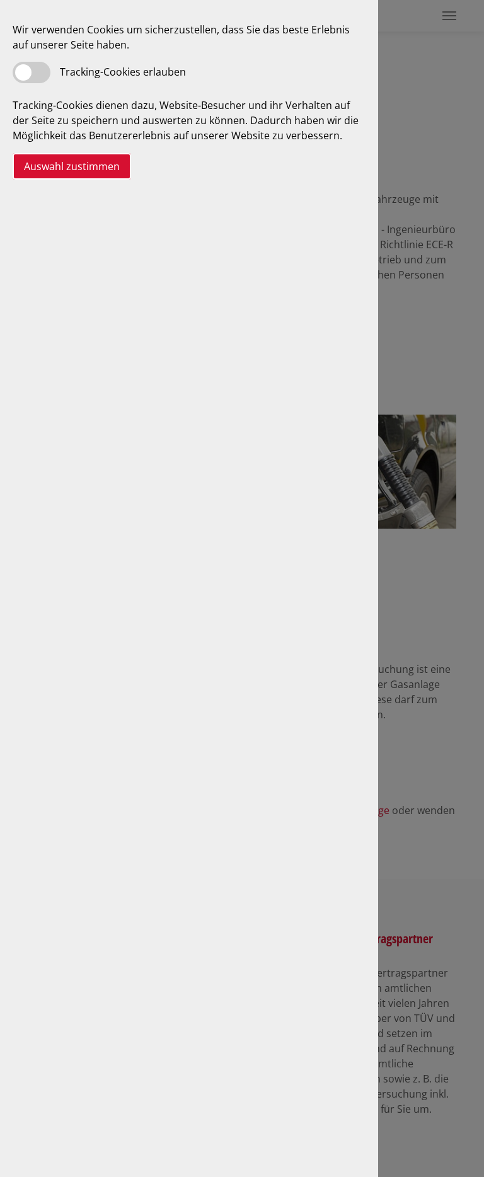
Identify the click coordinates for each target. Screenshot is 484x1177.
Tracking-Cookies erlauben (123, 72)
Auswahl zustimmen (72, 166)
